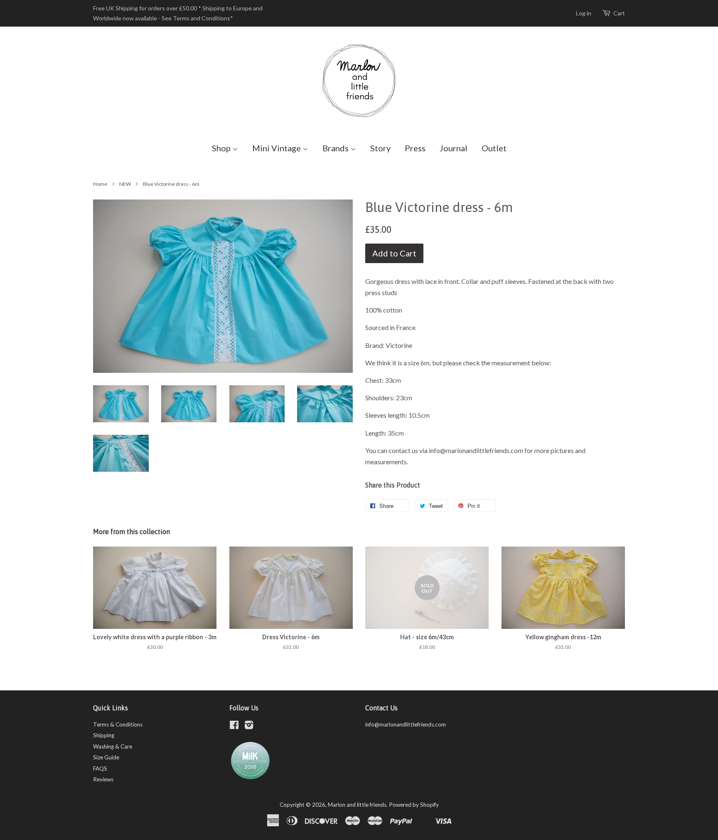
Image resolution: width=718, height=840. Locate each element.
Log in (583, 13)
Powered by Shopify (414, 804)
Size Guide (106, 757)
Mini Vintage (277, 148)
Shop (222, 148)
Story (380, 148)
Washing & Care (112, 746)
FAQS (100, 768)
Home (100, 184)
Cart (619, 13)
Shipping (103, 735)
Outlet (494, 148)
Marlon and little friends (357, 804)
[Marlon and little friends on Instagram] (248, 726)
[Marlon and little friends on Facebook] (234, 726)
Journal (453, 148)
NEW (125, 184)
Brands (336, 148)
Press (415, 148)
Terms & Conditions (118, 724)
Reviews (103, 779)
